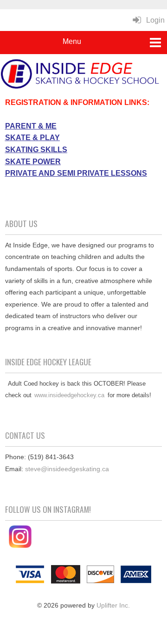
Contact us (25, 435)
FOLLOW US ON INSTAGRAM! (48, 509)
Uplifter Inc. (113, 605)
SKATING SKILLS (36, 150)
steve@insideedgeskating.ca (67, 469)
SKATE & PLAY (32, 137)
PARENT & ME (31, 126)
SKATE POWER (33, 162)
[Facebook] (6, 545)
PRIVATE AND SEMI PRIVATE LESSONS (76, 173)
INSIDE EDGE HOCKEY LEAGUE (48, 362)
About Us (21, 223)
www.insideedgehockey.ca (69, 395)
